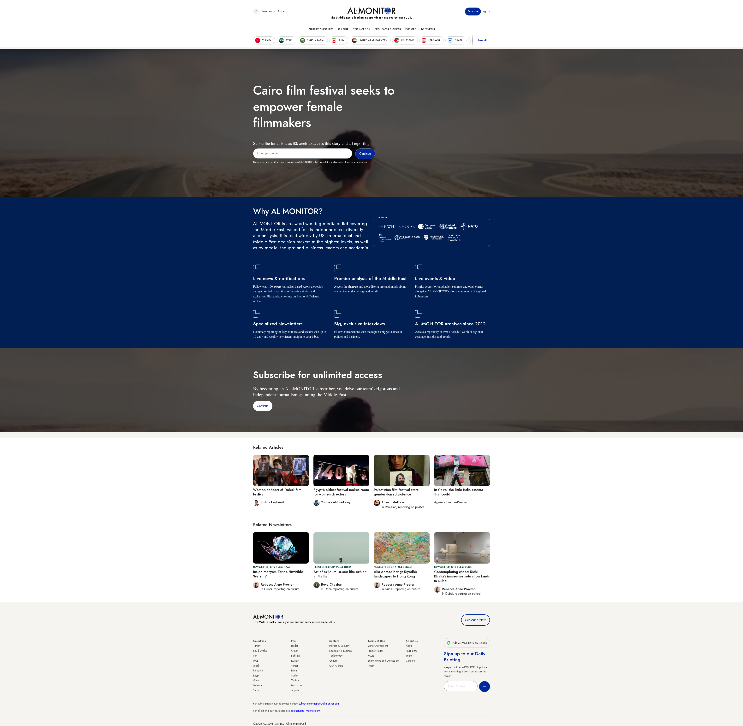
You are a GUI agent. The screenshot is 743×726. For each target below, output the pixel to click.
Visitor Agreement (378, 646)
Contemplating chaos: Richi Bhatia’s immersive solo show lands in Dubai (462, 576)
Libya (294, 670)
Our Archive (336, 666)
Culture (343, 29)
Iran (255, 656)
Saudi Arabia (260, 651)
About (409, 646)
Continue (263, 406)
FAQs (371, 656)
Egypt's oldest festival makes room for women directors (341, 492)
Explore (410, 29)
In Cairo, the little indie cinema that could (458, 492)
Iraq (293, 641)
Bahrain (295, 656)
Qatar (256, 680)
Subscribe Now (475, 620)
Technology (361, 29)
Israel (256, 666)
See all (482, 40)
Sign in (486, 11)
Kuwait (295, 661)
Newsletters (268, 11)
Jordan (295, 646)
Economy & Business (388, 29)
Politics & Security (320, 29)
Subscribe (473, 11)
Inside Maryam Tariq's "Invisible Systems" (278, 574)
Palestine (258, 670)
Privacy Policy (375, 651)
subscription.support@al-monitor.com (319, 704)
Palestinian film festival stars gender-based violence (396, 492)
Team (409, 656)
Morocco (296, 685)
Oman (294, 651)
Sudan (294, 675)
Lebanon (258, 685)
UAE (255, 661)
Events (281, 11)
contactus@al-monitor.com (305, 711)
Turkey (256, 646)
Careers (410, 661)
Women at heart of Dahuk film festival (277, 492)
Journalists (411, 651)
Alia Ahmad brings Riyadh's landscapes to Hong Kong (395, 574)
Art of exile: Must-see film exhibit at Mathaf (339, 574)
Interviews (428, 29)
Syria (256, 690)
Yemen (295, 666)
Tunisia (295, 680)
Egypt (256, 675)
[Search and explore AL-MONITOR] (256, 11)
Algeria (295, 690)
